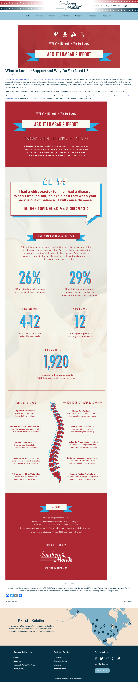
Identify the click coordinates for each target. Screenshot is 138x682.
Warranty (57, 665)
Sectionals (39, 16)
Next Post (127, 602)
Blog (107, 6)
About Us (17, 661)
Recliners (52, 16)
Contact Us (58, 657)
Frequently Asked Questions (24, 665)
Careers (16, 657)
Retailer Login (115, 6)
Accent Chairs (64, 16)
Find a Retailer (98, 6)
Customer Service (60, 661)
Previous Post (13, 602)
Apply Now (107, 16)
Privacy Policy (18, 669)
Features (92, 16)
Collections (79, 16)
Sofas (28, 16)
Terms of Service (60, 669)
